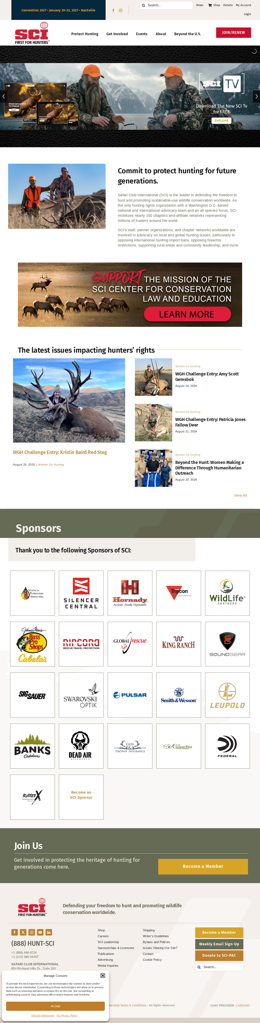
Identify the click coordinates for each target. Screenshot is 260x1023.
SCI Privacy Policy (67, 1015)
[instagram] (120, 10)
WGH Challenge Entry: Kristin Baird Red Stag (60, 452)
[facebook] (113, 10)
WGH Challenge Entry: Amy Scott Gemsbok (207, 376)
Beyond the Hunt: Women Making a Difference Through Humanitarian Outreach (209, 468)
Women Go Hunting (51, 464)
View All (240, 495)
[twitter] (23, 932)
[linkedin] (49, 932)
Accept (55, 1006)
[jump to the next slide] (256, 96)
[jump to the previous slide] (3, 96)
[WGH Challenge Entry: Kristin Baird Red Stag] (69, 400)
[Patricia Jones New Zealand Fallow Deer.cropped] (153, 406)
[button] (103, 976)
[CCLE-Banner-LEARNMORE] (130, 264)
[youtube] (40, 932)
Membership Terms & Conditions (124, 1005)
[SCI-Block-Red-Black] (32, 24)
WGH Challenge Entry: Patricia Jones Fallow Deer (210, 422)
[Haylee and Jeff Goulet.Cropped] (153, 451)
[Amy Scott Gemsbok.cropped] (153, 360)
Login (247, 14)
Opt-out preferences (42, 1015)
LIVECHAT (243, 1005)
